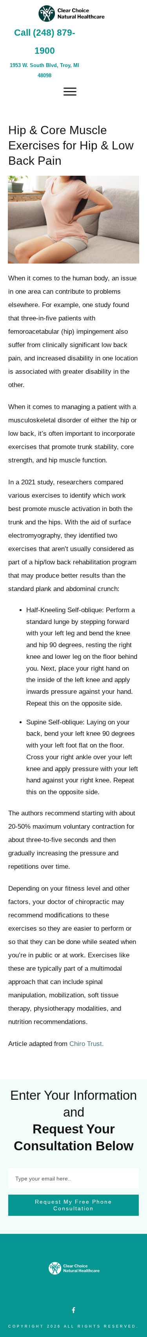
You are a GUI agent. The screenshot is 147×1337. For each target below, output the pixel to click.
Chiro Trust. (86, 1044)
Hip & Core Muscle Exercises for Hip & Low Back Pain (71, 145)
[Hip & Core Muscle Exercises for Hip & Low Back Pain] (73, 219)
